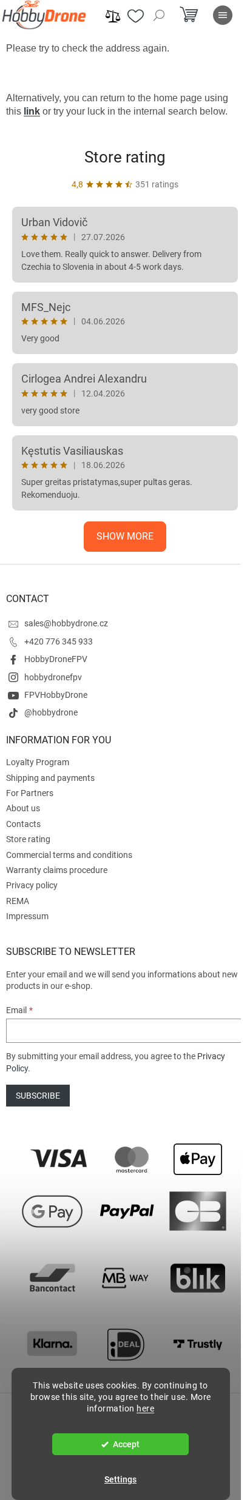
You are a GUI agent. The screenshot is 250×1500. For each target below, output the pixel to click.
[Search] (159, 15)
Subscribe (38, 1095)
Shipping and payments (50, 778)
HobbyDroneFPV (55, 659)
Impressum (27, 916)
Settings (120, 1479)
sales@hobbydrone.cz (66, 623)
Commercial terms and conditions (69, 855)
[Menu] (223, 15)
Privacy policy (32, 885)
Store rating (125, 157)
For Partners (29, 793)
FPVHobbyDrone (55, 695)
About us (23, 808)
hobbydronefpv (53, 677)
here (145, 1408)
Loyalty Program (37, 762)
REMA (17, 901)
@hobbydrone (51, 712)
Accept (126, 1444)
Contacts (23, 824)
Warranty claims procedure (56, 870)
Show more (125, 536)
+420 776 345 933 (58, 641)
